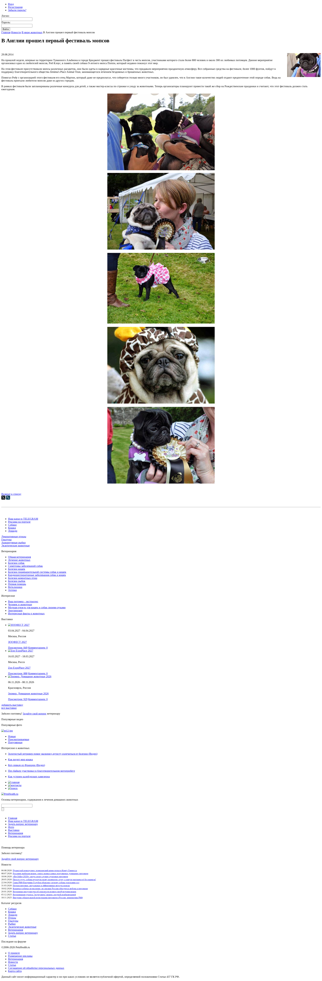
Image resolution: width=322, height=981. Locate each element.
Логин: (5, 15)
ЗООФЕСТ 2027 (17, 642)
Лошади (12, 530)
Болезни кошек (16, 569)
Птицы (12, 917)
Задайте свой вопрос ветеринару (20, 858)
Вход (11, 4)
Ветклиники (15, 587)
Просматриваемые (18, 739)
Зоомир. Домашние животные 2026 (28, 693)
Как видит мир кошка (20, 759)
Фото (11, 827)
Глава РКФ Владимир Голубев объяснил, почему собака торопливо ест (46, 882)
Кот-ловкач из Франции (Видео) (26, 765)
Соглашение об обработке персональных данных (36, 968)
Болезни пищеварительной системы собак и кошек (37, 572)
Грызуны (6, 539)
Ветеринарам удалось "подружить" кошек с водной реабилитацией (44, 894)
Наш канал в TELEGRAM (23, 518)
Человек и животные (20, 604)
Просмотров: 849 (18, 647)
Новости (16, 32)
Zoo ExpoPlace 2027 (19, 667)
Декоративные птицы (13, 536)
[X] (3, 498)
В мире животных (32, 32)
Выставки (13, 830)
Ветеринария (15, 833)
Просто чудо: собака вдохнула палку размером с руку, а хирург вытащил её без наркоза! (54, 879)
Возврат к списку (11, 494)
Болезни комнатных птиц (22, 578)
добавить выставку (12, 704)
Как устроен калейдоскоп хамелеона (29, 776)
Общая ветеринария (19, 557)
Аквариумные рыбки (13, 542)
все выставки (9, 708)
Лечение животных (19, 560)
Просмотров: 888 (18, 673)
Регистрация (15, 7)
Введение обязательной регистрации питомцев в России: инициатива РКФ (48, 897)
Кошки (12, 527)
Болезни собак (16, 563)
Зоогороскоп (15, 610)
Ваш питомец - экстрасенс (23, 601)
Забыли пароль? (17, 10)
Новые (12, 736)
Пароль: (5, 22)
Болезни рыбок (16, 581)
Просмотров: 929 (18, 699)
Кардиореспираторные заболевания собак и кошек (37, 575)
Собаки (12, 524)
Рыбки (12, 923)
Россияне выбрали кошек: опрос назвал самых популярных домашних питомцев (50, 873)
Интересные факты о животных (26, 613)
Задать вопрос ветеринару (23, 824)
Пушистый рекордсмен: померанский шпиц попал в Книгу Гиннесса (45, 870)
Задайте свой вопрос (34, 713)
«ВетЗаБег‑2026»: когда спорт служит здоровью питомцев (40, 876)
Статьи (12, 935)
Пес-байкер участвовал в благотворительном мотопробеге (41, 770)
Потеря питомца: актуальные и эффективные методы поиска (41, 885)
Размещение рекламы (20, 956)
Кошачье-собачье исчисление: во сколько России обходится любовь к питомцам (50, 888)
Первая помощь (17, 584)
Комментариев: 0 (38, 647)
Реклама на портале (19, 521)
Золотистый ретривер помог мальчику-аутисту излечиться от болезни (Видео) (52, 753)
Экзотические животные (15, 545)
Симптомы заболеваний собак (25, 566)
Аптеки (12, 590)
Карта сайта (15, 971)
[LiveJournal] (8, 498)
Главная (5, 32)
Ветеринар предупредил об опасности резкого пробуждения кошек (44, 891)
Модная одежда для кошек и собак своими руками (37, 607)
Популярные (15, 742)
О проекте (14, 953)
